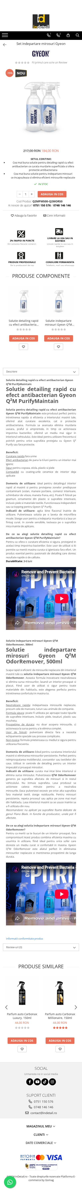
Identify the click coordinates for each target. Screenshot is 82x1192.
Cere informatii (55, 215)
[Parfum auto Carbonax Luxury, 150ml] (22, 993)
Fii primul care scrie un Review (49, 62)
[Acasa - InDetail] (41, 21)
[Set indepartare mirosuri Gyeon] (41, 106)
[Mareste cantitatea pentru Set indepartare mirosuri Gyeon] (32, 194)
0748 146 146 (43, 1107)
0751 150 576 (43, 1101)
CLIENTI (40, 1135)
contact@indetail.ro (43, 1113)
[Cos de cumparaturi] (68, 35)
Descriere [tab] (11, 371)
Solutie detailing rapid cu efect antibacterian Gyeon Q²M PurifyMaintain (23, 322)
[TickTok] (44, 1081)
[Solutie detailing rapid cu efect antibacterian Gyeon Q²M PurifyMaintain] (23, 301)
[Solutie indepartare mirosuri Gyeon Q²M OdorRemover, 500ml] (58, 301)
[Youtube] (37, 1081)
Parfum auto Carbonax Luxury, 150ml (22, 1016)
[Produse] (5, 36)
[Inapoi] (3, 44)
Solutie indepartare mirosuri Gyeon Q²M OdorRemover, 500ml (58, 322)
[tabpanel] (41, 106)
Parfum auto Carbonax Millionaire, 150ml (60, 1016)
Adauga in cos (52, 194)
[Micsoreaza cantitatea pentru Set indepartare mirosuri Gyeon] (20, 194)
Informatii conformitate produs (24, 938)
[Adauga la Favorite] (23, 347)
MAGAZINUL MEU (39, 1126)
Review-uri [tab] (14, 947)
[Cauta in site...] (77, 35)
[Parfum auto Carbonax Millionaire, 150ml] (60, 993)
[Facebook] (29, 1081)
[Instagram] (52, 1081)
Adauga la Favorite (25, 215)
